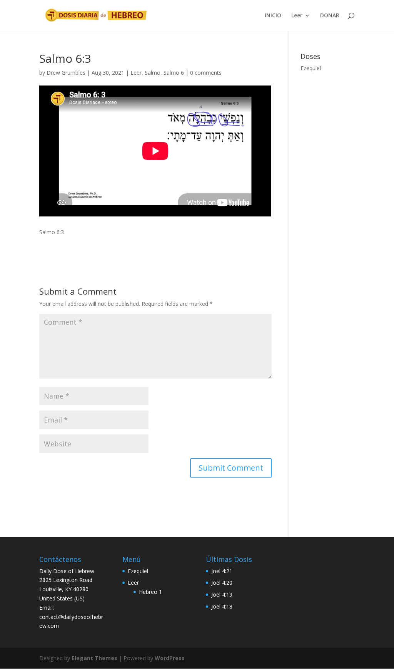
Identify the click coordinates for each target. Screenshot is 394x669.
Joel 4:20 (221, 582)
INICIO (273, 16)
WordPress (170, 658)
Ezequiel (311, 68)
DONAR (329, 16)
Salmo (152, 72)
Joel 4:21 (221, 571)
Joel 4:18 (221, 606)
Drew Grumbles (66, 72)
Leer (296, 16)
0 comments (206, 72)
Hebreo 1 (150, 591)
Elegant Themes (94, 658)
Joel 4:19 (221, 594)
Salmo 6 (174, 72)
